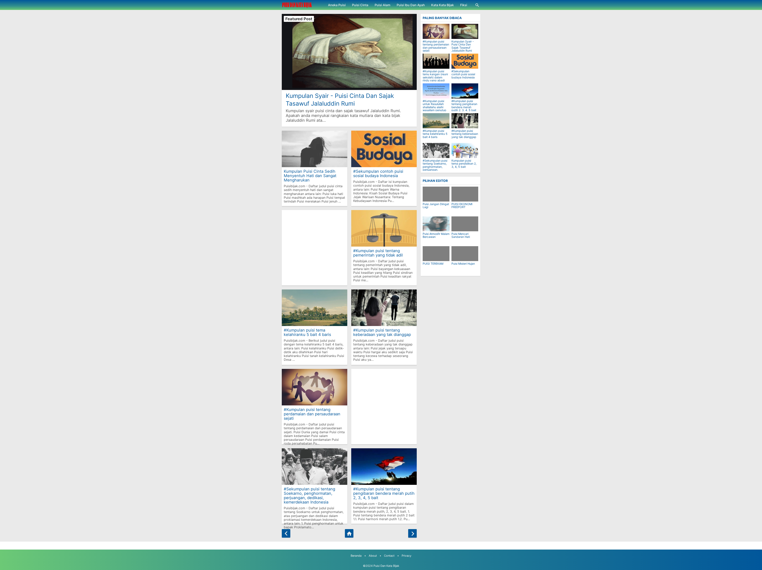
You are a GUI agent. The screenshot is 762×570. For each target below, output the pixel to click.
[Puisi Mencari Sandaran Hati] (464, 223)
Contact (389, 555)
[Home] (349, 533)
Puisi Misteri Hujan (463, 263)
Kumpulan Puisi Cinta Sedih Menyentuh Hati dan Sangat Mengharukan (310, 175)
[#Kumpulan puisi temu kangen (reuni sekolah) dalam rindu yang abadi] (436, 61)
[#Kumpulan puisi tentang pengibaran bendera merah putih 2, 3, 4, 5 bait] (464, 90)
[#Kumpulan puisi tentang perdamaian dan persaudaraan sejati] (436, 31)
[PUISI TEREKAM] (436, 253)
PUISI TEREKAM (433, 263)
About (373, 555)
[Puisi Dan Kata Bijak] (297, 5)
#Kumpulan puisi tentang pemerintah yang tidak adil (378, 252)
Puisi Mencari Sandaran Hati (460, 235)
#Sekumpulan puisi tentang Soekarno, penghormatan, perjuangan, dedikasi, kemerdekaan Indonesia (309, 495)
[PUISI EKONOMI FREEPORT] (464, 194)
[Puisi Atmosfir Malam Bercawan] (436, 223)
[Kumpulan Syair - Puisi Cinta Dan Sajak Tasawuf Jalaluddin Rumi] (464, 31)
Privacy (406, 555)
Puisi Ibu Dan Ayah (411, 5)
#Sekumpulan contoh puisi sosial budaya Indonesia (378, 173)
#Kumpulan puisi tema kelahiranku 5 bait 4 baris (307, 332)
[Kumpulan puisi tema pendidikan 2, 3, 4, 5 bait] (464, 150)
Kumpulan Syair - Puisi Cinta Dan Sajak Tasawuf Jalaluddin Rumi (340, 99)
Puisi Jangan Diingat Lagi (436, 206)
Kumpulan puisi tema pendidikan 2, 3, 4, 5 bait (463, 163)
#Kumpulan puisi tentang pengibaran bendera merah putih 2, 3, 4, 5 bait (384, 493)
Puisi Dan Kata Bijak (386, 565)
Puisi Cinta (360, 5)
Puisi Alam (382, 5)
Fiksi (463, 5)
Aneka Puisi (337, 5)
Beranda (356, 555)
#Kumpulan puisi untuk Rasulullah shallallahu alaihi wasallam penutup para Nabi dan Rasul (436, 107)
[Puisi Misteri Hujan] (464, 253)
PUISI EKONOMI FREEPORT (461, 206)
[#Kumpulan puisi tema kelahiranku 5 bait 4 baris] (436, 120)
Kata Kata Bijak (442, 5)
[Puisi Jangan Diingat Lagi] (436, 194)
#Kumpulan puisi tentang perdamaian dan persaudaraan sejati (312, 414)
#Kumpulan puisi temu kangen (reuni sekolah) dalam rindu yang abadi (435, 76)
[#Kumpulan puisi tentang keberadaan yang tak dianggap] (464, 120)
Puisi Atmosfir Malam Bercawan (436, 235)
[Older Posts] (412, 533)
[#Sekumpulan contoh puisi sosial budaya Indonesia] (464, 61)
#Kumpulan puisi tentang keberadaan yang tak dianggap (382, 332)
